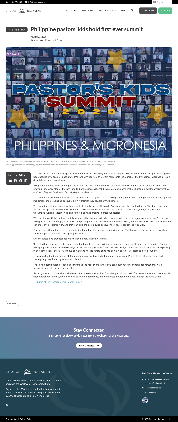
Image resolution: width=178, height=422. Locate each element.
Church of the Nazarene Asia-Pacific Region (59, 282)
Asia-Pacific (12, 303)
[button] (10, 180)
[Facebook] (7, 405)
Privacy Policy (26, 419)
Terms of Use (11, 419)
